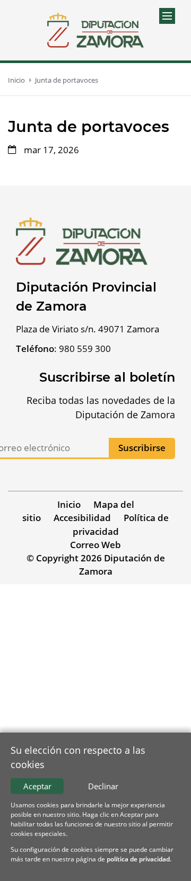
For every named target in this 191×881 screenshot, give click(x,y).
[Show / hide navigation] (167, 16)
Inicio (16, 80)
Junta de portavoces (66, 80)
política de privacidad (138, 859)
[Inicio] (95, 30)
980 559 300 (85, 348)
